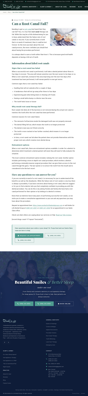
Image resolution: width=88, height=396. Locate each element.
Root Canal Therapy (51, 335)
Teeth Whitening (50, 339)
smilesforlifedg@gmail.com (34, 1)
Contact (83, 393)
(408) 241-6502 (19, 1)
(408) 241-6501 (8, 1)
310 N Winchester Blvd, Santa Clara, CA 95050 (58, 1)
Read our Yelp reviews (64, 215)
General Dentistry (29, 6)
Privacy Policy (75, 393)
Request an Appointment (30, 235)
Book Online (65, 303)
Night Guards (6, 366)
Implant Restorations (52, 329)
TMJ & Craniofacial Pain (9, 363)
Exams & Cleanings (51, 323)
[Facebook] (4, 342)
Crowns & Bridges (51, 326)
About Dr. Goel (61, 6)
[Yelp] (8, 342)
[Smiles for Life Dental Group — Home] (12, 6)
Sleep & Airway (45, 6)
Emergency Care (50, 345)
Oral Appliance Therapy (9, 357)
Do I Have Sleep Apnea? (9, 354)
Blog (80, 6)
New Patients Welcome (79, 1)
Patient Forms (7, 383)
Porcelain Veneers (51, 332)
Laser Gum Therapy (51, 342)
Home (4, 12)
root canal (28, 29)
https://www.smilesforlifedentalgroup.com (47, 205)
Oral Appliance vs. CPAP (10, 360)
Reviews (73, 6)
